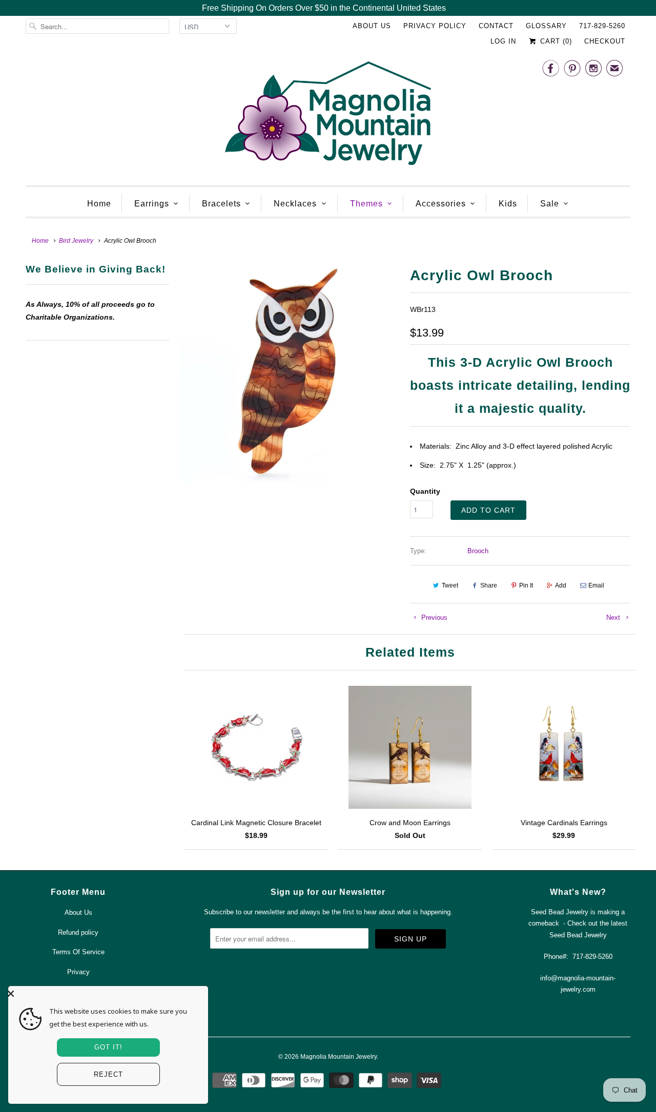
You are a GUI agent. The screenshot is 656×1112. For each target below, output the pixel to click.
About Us (372, 26)
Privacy (78, 972)
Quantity (425, 491)
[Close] (106, 994)
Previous (433, 617)
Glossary (546, 26)
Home (99, 203)
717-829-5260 (602, 26)
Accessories (441, 203)
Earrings (151, 203)
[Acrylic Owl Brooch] (289, 373)
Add (560, 585)
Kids (508, 203)
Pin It (526, 585)
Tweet (450, 585)
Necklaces (295, 203)
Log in (503, 41)
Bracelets (221, 203)
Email (596, 585)
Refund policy (78, 932)
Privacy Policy (434, 26)
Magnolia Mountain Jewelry (338, 1056)
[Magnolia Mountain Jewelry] (328, 116)
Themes (366, 203)
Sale (549, 203)
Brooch (477, 551)
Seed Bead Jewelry (578, 935)
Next (614, 617)
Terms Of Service (78, 952)
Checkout (604, 41)
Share (488, 585)
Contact (496, 26)
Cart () (555, 41)
